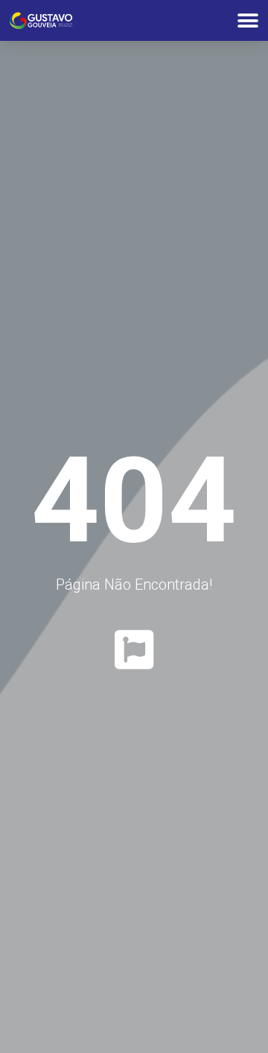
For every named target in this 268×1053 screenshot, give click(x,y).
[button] (247, 20)
